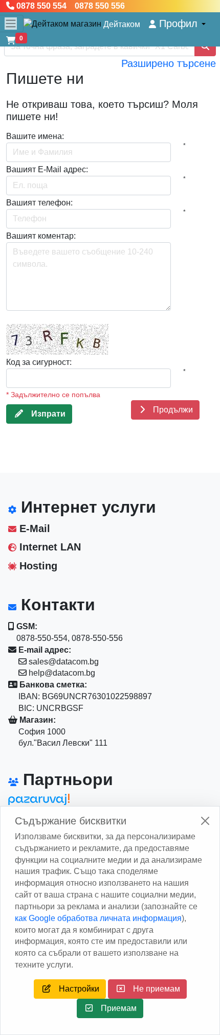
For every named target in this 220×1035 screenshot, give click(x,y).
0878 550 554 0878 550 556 (69, 6)
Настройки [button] (75, 988)
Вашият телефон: (39, 202)
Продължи (169, 409)
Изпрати (44, 413)
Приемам (115, 1008)
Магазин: (36, 720)
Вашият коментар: (41, 236)
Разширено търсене (168, 63)
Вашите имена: (35, 136)
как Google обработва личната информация (98, 918)
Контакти (55, 604)
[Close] (205, 821)
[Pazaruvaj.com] (54, 802)
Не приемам (152, 988)
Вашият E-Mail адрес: (47, 169)
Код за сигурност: (39, 362)
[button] (177, 23)
